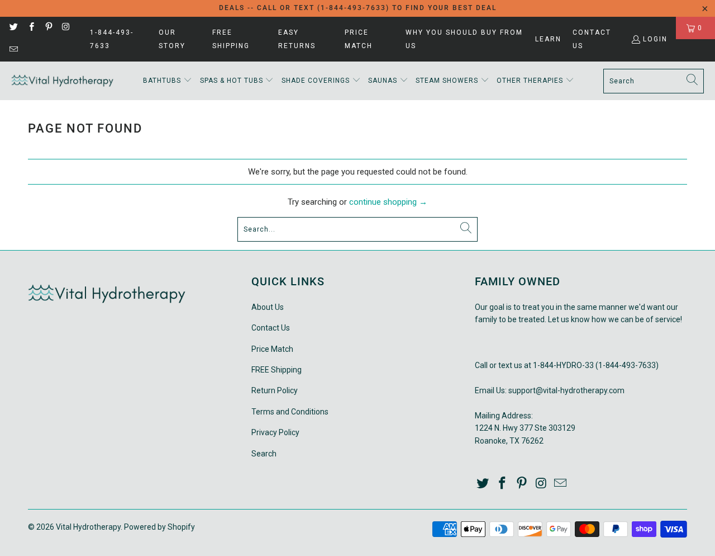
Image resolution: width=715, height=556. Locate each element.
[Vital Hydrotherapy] (63, 81)
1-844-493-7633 (112, 39)
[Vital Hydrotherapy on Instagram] (65, 28)
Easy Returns (297, 39)
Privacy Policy (275, 432)
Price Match (359, 39)
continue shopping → (388, 202)
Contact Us (592, 39)
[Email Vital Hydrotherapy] (13, 50)
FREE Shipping (231, 39)
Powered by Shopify (159, 526)
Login (655, 39)
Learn (548, 39)
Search (264, 453)
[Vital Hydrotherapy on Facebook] (30, 28)
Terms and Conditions (289, 411)
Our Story (172, 39)
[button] (167, 81)
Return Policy (274, 390)
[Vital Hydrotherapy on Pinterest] (48, 28)
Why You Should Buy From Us (464, 39)
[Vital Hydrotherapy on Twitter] (13, 28)
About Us (267, 307)
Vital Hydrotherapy (88, 526)
